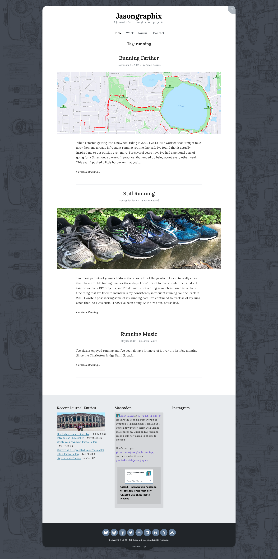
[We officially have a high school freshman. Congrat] (196, 437)
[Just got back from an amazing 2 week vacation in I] (196, 427)
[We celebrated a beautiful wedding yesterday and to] (196, 416)
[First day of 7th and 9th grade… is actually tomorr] (179, 416)
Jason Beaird (153, 64)
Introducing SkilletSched (70, 437)
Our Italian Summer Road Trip (73, 434)
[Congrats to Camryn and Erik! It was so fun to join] (213, 416)
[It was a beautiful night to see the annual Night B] (213, 427)
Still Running (139, 193)
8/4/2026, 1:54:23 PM (149, 415)
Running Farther (139, 58)
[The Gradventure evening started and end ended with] (213, 437)
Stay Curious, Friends (69, 458)
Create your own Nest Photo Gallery (77, 441)
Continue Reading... (88, 172)
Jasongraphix (139, 15)
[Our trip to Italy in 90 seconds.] (179, 427)
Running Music (139, 334)
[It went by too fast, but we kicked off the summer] (179, 437)
